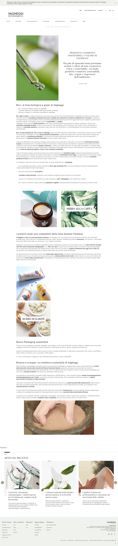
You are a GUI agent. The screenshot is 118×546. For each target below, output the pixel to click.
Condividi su (82, 83)
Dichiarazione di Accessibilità (109, 540)
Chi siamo (4, 524)
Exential (36, 534)
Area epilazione (38, 529)
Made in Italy (4, 532)
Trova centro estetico (90, 10)
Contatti (100, 10)
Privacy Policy (64, 540)
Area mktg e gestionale (51, 524)
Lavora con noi (5, 537)
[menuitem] (8, 21)
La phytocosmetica (6, 527)
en (113, 10)
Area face (37, 532)
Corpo (27, 524)
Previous (2, 482)
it (110, 10)
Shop (80, 10)
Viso (27, 527)
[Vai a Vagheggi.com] (15, 15)
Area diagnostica (38, 527)
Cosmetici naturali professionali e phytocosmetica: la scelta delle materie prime (59, 494)
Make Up (15, 532)
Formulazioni (5, 529)
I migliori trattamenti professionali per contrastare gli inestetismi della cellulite (96, 494)
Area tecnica (49, 527)
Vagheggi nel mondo (6, 534)
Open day (48, 529)
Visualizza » (3, 447)
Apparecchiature (39, 522)
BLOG (5, 454)
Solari (14, 529)
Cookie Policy (71, 540)
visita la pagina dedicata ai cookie (23, 3)
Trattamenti (29, 522)
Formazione (50, 522)
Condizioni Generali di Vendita (95, 540)
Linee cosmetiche (18, 522)
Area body (37, 524)
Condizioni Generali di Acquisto (81, 540)
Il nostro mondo (6, 522)
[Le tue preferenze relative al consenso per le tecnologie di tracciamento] (115, 543)
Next (115, 482)
